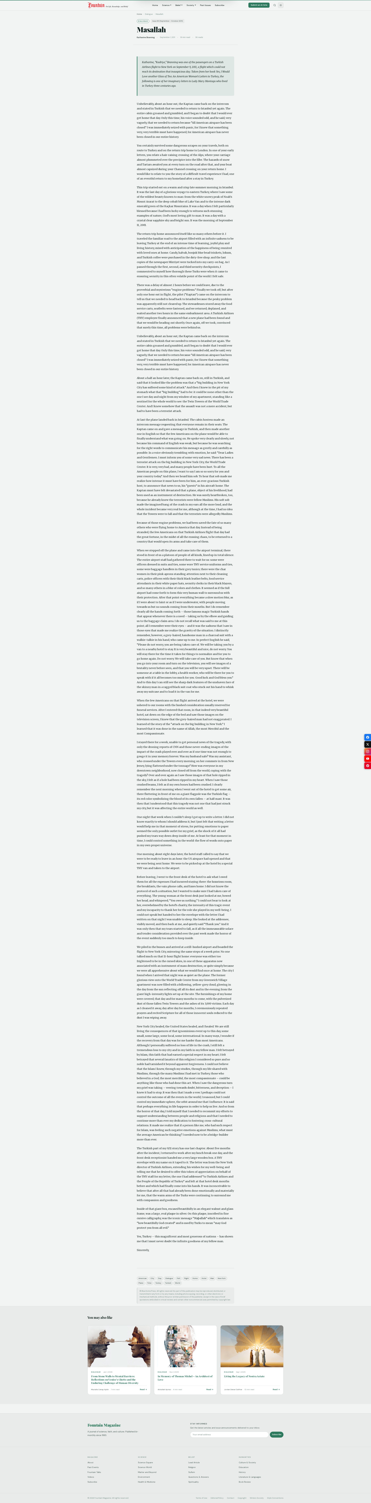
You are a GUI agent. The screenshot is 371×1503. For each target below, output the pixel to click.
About (90, 1462)
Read (142, 1389)
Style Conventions (275, 1498)
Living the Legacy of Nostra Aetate (244, 1376)
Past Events (93, 1467)
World (177, 1283)
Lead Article (194, 1462)
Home (155, 5)
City (152, 1278)
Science (166, 5)
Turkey (158, 1283)
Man (212, 1278)
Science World (145, 1467)
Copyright (242, 1498)
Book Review (245, 1482)
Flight (186, 1278)
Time (149, 1283)
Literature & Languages (250, 1477)
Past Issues (205, 5)
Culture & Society (247, 1462)
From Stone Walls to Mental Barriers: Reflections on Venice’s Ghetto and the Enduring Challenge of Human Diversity (115, 1379)
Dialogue (169, 1278)
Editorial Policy (217, 1498)
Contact (230, 1498)
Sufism (191, 1472)
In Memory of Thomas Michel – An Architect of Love (185, 1377)
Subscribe (219, 5)
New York (221, 1278)
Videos (91, 1477)
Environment (144, 1477)
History (242, 1472)
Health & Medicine (146, 1482)
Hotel (204, 1278)
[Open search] (274, 5)
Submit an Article (259, 5)
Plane (141, 1283)
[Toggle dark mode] (280, 5)
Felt (178, 1278)
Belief (178, 5)
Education (244, 1467)
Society (190, 5)
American (143, 1278)
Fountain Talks (94, 1472)
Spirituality (193, 1482)
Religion (192, 1467)
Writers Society (257, 1498)
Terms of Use (201, 1498)
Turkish (168, 1283)
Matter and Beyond (147, 1472)
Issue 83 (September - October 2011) (167, 21)
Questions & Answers (198, 1477)
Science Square (145, 1462)
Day (159, 1278)
